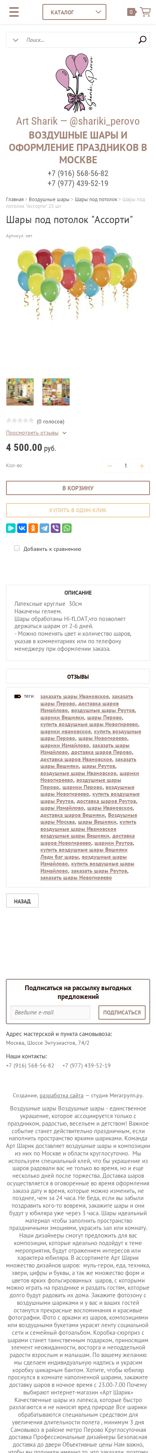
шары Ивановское (110, 807)
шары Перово (104, 717)
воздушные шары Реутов (103, 710)
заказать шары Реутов (99, 870)
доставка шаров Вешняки (72, 815)
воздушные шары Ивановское (78, 773)
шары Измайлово (62, 807)
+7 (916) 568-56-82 (78, 173)
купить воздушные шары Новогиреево (89, 724)
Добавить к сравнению (51, 548)
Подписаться (122, 1012)
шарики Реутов (113, 842)
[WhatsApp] (67, 528)
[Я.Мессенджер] (11, 528)
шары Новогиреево (102, 738)
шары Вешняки (97, 821)
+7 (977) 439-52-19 (78, 183)
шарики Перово (82, 787)
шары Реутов (98, 766)
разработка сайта (62, 1095)
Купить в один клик (78, 510)
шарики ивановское (65, 731)
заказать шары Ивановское (74, 696)
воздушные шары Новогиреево (87, 790)
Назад (22, 901)
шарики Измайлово (64, 745)
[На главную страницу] (76, 84)
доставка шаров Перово (101, 752)
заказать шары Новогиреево (76, 877)
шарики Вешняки (62, 717)
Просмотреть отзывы (32, 432)
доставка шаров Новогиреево (87, 839)
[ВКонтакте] (22, 528)
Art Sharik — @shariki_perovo (78, 121)
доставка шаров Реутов (106, 801)
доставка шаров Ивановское (76, 759)
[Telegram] (44, 528)
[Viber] (55, 528)
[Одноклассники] (33, 528)
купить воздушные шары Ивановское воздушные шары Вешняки (88, 828)
